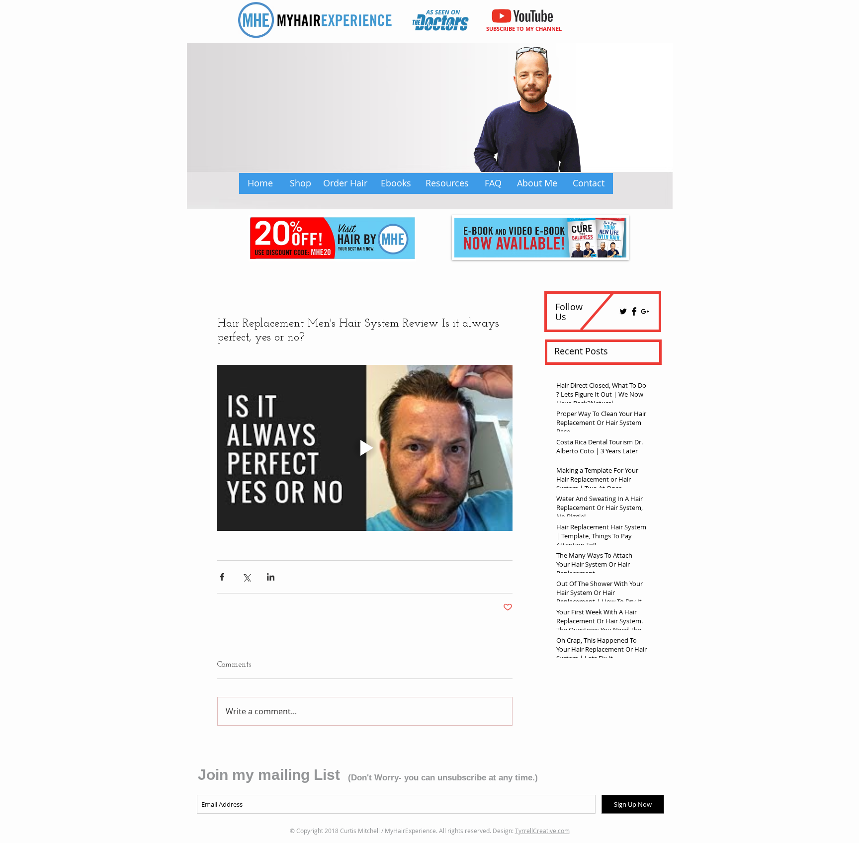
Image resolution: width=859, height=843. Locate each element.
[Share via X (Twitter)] (246, 577)
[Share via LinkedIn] (270, 577)
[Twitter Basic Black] (623, 311)
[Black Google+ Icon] (645, 311)
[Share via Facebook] (222, 577)
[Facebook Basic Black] (634, 311)
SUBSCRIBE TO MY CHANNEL (524, 28)
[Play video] (365, 448)
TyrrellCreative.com (542, 831)
